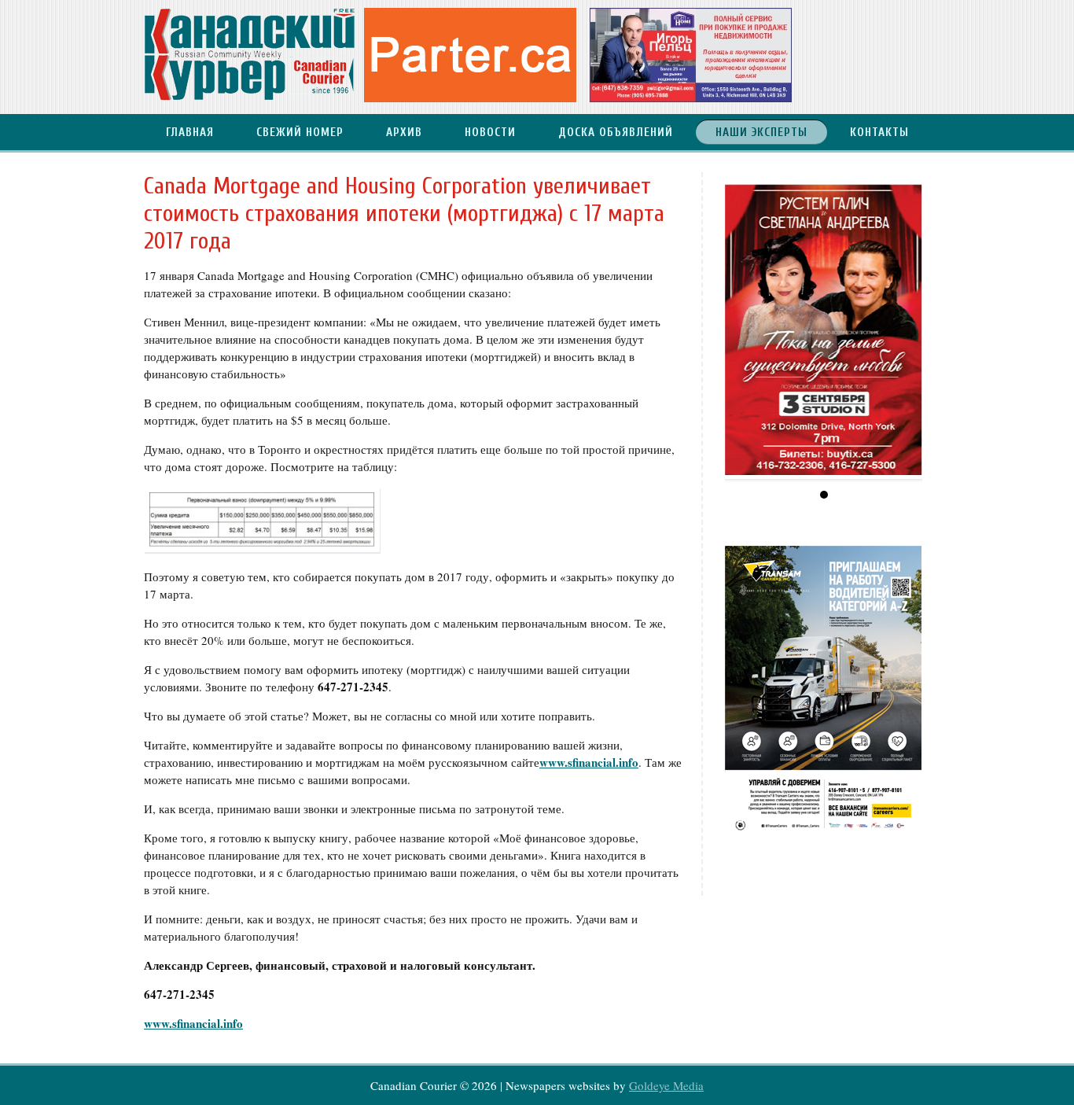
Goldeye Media (666, 1085)
